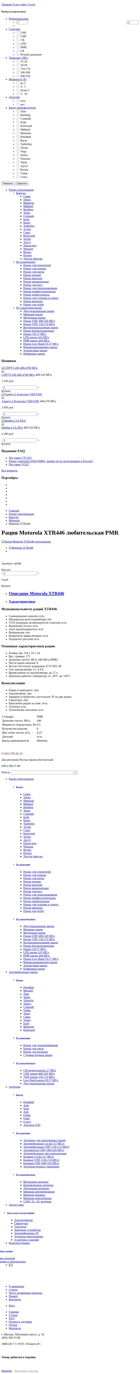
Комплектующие (19, 1243)
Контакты (15, 1328)
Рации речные (32, 881)
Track (26, 1013)
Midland (25, 129)
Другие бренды (32, 856)
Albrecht (28, 1000)
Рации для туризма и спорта (40, 904)
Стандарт (14, 29)
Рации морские (32, 884)
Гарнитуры (21, 1223)
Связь (24, 173)
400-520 (25, 76)
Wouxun (25, 158)
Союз (23, 176)
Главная (14, 510)
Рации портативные (21, 513)
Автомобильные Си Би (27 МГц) (43, 1143)
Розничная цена (18, 18)
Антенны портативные (28, 1236)
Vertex (24, 155)
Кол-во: (6, 569)
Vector (24, 147)
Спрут (27, 1121)
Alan (23, 111)
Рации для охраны (34, 875)
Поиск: (5, 772)
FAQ (12, 1318)
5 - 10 (23, 93)
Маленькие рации (34, 932)
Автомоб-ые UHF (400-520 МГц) (43, 1150)
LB (22, 50)
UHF (23, 32)
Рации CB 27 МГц (34, 949)
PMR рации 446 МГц (36, 955)
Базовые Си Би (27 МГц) (38, 1156)
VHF (23, 36)
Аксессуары (16, 1204)
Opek (26, 1118)
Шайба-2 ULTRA (12, 427)
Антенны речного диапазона (41, 1166)
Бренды (13, 517)
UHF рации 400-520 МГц (39, 1073)
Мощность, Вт (18, 79)
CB (22, 40)
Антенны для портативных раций (44, 1140)
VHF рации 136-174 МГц (39, 1076)
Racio (23, 140)
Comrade (25, 118)
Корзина (6, 1370)
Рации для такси (33, 1048)
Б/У (11, 1264)
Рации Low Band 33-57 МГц (40, 958)
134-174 (25, 68)
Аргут (24, 166)
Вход (12, 1305)
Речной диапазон (31, 54)
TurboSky (26, 144)
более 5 (25, 90)
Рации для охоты (33, 878)
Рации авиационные (36, 888)
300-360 (25, 72)
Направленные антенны (38, 1185)
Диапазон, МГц (18, 57)
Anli (25, 1111)
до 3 (23, 82)
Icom (23, 122)
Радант (27, 853)
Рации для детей (33, 911)
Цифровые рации (34, 968)
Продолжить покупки (26, 1371)
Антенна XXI (31, 1125)
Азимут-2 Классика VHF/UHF (20, 401)
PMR (23, 47)
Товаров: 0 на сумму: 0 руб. (18, 4)
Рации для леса (32, 891)
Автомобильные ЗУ (26, 1233)
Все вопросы (9, 470)
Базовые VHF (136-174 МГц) (41, 1160)
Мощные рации (33, 929)
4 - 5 (23, 86)
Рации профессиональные (39, 897)
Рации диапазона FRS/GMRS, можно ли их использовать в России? (51, 461)
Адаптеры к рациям (26, 1239)
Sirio (26, 1108)
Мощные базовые (34, 1194)
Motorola (25, 133)
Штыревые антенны (35, 1181)
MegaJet (28, 990)
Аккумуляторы (23, 1220)
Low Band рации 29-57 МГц (40, 1080)
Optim (27, 1010)
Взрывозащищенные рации (40, 962)
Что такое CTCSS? (20, 457)
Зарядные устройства (27, 1229)
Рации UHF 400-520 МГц (39, 936)
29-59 (23, 65)
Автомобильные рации (23, 972)
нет (22, 104)
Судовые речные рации (37, 1055)
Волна (24, 169)
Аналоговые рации (35, 965)
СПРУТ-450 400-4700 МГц (18, 374)
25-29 (23, 61)
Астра (27, 826)
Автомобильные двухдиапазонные (45, 1153)
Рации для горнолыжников (40, 894)
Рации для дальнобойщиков (40, 1045)
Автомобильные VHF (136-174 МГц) (46, 1146)
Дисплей (14, 97)
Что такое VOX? (19, 464)
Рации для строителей (37, 871)
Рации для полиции (35, 1051)
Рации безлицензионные (38, 945)
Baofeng (25, 115)
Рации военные (33, 907)
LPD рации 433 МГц (36, 952)
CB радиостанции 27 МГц (39, 1070)
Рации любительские (36, 901)
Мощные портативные (37, 1198)
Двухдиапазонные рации (38, 926)
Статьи (13, 1315)
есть (23, 100)
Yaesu (23, 162)
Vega (23, 151)
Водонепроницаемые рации (40, 942)
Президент (30, 843)
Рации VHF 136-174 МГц (39, 939)
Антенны (14, 1086)
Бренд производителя (22, 107)
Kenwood (26, 125)
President (25, 136)
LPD (23, 43)
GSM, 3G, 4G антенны (37, 1201)
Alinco (27, 1003)
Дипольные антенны (36, 1188)
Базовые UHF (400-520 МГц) (41, 1163)
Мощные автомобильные (39, 1191)
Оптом (13, 1324)
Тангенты (20, 1226)
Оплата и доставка (20, 1321)
